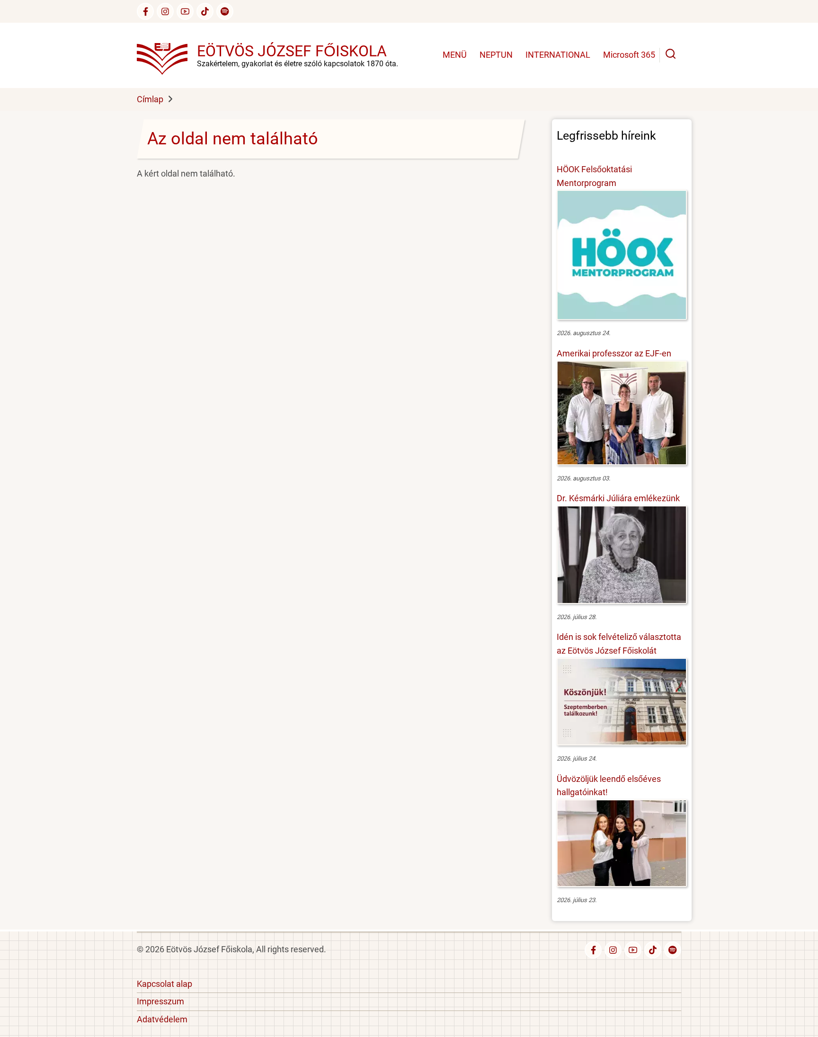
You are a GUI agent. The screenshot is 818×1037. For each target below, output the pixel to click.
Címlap (150, 99)
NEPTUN (496, 55)
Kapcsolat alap (164, 984)
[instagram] (165, 11)
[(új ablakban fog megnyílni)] (204, 11)
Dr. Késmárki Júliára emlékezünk (618, 498)
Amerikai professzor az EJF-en (614, 353)
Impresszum (160, 1001)
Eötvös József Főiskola (292, 51)
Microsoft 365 (629, 55)
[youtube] (185, 11)
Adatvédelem (162, 1019)
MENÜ (455, 55)
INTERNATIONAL (557, 55)
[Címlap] (167, 55)
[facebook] (145, 11)
